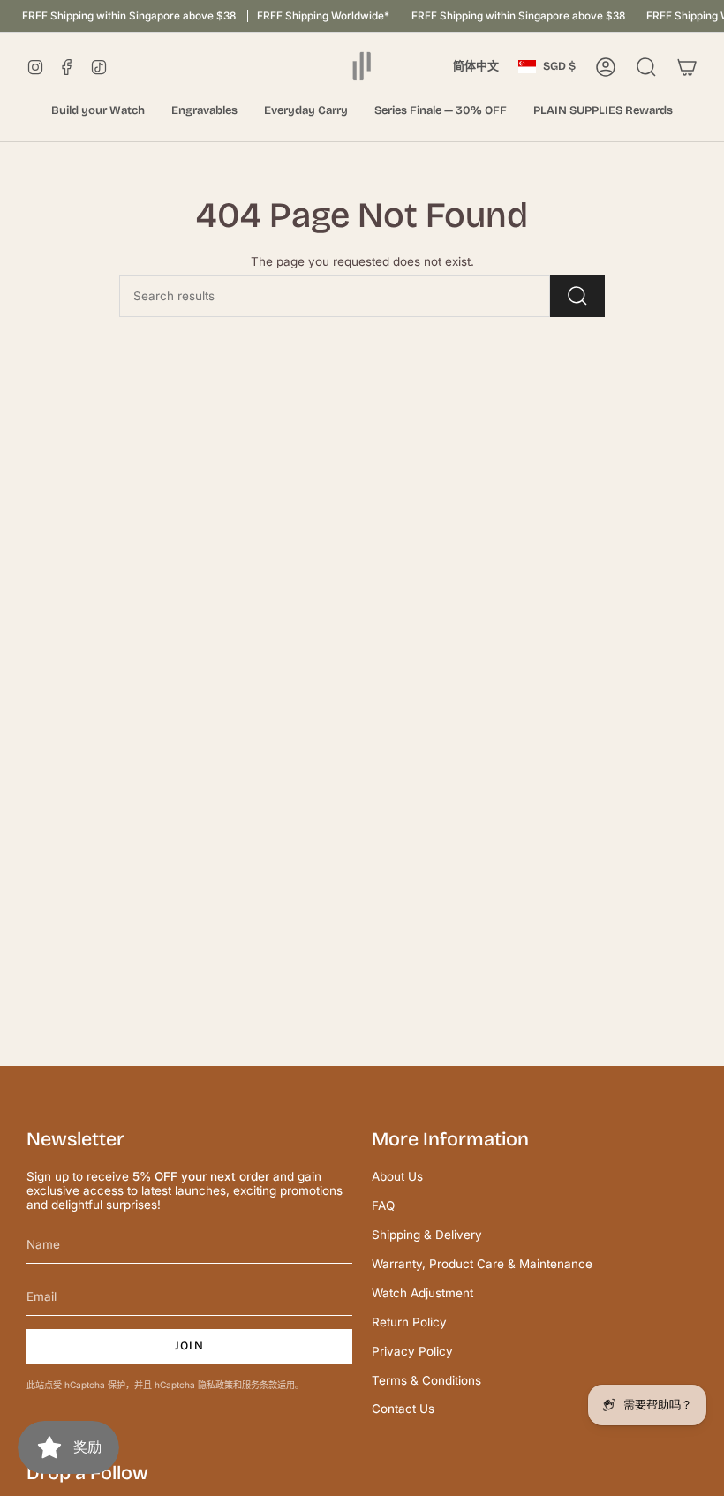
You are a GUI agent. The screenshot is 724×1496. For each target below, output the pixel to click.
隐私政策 (215, 1384)
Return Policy (409, 1322)
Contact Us (403, 1409)
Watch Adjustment (422, 1293)
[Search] (577, 296)
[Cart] (687, 67)
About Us (397, 1176)
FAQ (383, 1205)
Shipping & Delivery (427, 1235)
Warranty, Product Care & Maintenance (482, 1264)
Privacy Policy (412, 1351)
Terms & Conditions (426, 1380)
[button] (98, 111)
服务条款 (259, 1384)
